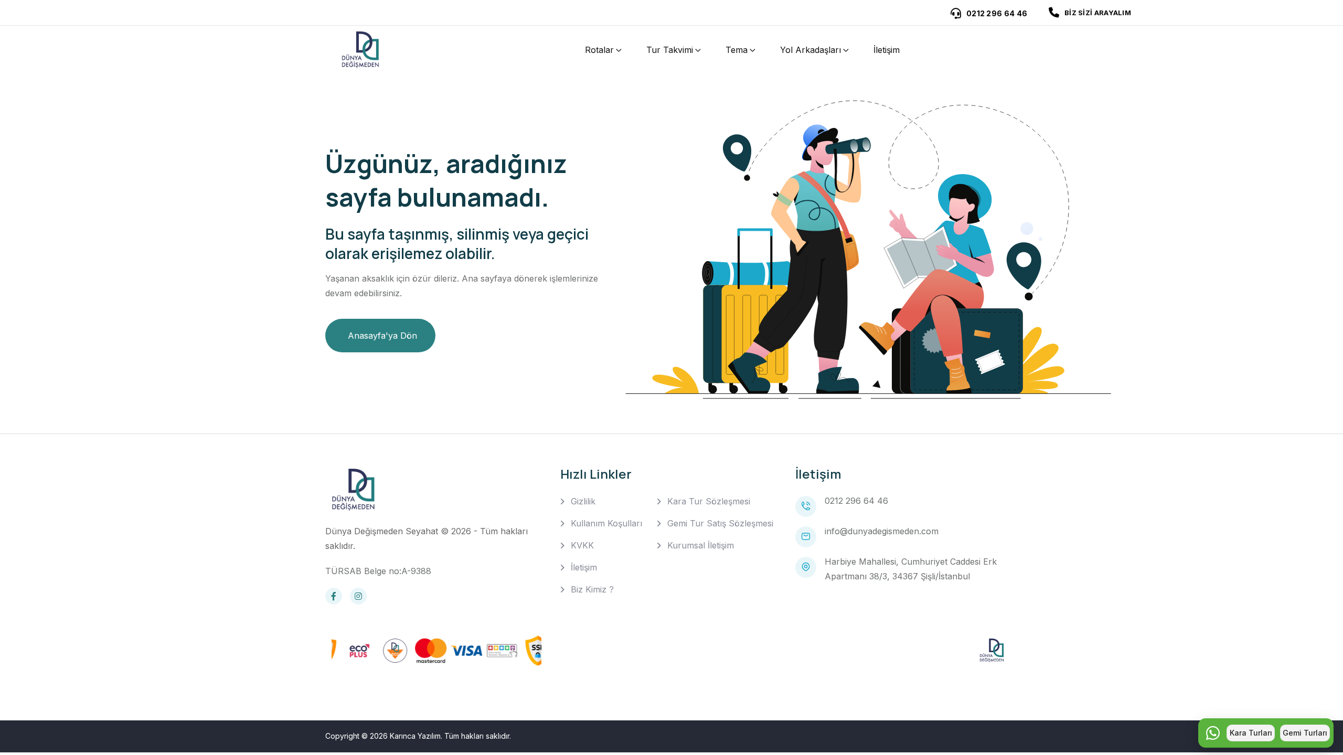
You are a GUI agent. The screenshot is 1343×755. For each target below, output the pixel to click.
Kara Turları (1251, 732)
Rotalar (599, 50)
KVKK (582, 545)
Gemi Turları (1305, 732)
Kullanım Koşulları (606, 523)
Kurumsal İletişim (700, 545)
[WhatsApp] (1213, 733)
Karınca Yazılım (415, 735)
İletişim (886, 50)
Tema (737, 50)
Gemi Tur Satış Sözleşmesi (720, 523)
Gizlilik (583, 501)
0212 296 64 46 (856, 500)
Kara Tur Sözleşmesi (708, 501)
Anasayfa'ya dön (382, 335)
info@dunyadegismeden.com (882, 531)
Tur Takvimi (669, 50)
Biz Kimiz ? (592, 589)
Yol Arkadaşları (810, 50)
